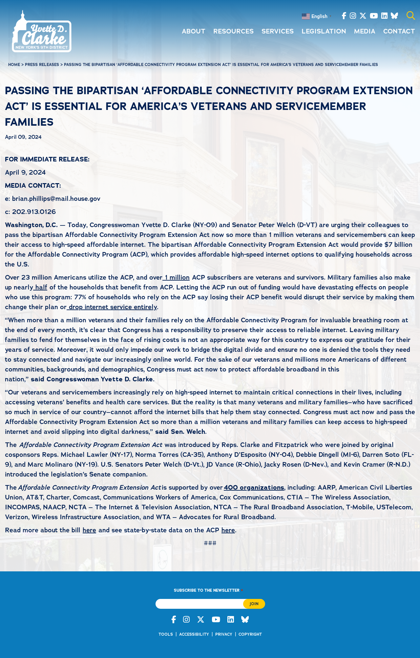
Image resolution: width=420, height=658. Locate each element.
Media (364, 31)
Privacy (223, 634)
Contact (399, 31)
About (193, 31)
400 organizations (254, 487)
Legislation (324, 31)
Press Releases (42, 64)
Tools (165, 634)
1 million (177, 277)
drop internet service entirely (113, 307)
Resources (233, 31)
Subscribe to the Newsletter (208, 590)
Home (14, 64)
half (41, 287)
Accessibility (194, 634)
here (89, 530)
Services (278, 31)
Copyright (250, 634)
